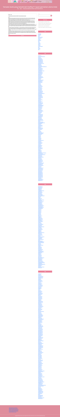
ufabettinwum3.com (40, 172)
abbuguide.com (39, 300)
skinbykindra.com (40, 388)
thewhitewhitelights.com (40, 239)
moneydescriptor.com (40, 96)
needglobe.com (39, 150)
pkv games (12, 408)
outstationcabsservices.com (41, 376)
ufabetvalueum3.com (40, 332)
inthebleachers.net (40, 260)
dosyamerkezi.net (40, 203)
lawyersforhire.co (40, 94)
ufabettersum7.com (40, 170)
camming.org (39, 278)
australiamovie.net (40, 188)
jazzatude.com (39, 212)
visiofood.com (39, 361)
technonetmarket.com (40, 347)
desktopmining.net (40, 259)
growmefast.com (40, 118)
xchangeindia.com (40, 378)
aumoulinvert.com (40, 250)
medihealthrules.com (40, 371)
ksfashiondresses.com (40, 128)
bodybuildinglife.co (40, 123)
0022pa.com (39, 213)
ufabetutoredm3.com (40, 175)
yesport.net (39, 83)
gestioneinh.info (40, 356)
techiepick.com (39, 366)
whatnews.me (39, 354)
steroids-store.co (40, 234)
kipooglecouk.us (40, 248)
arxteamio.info (39, 138)
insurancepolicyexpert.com (41, 205)
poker (38, 47)
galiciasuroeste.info (40, 218)
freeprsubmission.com (40, 363)
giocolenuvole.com (40, 296)
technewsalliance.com (40, 346)
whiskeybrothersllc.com (40, 179)
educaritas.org (39, 287)
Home (22, 1)
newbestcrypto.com (40, 86)
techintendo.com (40, 304)
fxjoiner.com (39, 387)
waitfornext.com (40, 351)
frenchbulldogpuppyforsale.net (41, 262)
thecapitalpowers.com (40, 163)
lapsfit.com (39, 323)
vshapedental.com (40, 373)
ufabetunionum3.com (40, 331)
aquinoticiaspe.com (40, 92)
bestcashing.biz (40, 227)
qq (17, 411)
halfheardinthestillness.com (41, 241)
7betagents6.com (40, 318)
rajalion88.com (39, 279)
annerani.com (39, 211)
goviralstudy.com (40, 255)
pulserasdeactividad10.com (41, 257)
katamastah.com (40, 134)
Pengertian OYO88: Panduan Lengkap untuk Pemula (44, 23)
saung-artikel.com (40, 89)
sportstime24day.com (40, 103)
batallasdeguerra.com (40, 219)
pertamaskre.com (40, 65)
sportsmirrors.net (40, 108)
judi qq (39, 36)
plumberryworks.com (40, 153)
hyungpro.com (39, 101)
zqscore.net (39, 135)
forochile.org (39, 222)
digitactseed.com (40, 309)
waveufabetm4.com (40, 335)
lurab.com (39, 394)
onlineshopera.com (40, 291)
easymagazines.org (40, 145)
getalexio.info (39, 139)
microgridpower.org (40, 148)
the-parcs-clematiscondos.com (41, 56)
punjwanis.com (39, 55)
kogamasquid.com (40, 263)
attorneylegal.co (40, 112)
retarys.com (39, 79)
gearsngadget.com (40, 321)
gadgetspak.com (40, 320)
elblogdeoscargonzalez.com (41, 232)
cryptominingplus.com (40, 91)
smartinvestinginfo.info (40, 345)
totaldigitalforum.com (40, 383)
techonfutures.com (40, 369)
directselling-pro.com (40, 392)
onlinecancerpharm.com (40, 120)
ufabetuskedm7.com (40, 174)
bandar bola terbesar (40, 37)
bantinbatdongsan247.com (41, 63)
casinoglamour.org (40, 265)
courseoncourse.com (40, 62)
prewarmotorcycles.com (40, 201)
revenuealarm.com (40, 393)
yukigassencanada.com (40, 315)
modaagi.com (39, 216)
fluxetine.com (39, 244)
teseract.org (39, 359)
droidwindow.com (40, 362)
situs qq (16, 411)
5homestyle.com (40, 267)
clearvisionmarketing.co (40, 352)
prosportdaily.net (40, 357)
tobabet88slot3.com (40, 164)
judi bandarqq (39, 34)
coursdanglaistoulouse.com (41, 190)
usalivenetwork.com (40, 68)
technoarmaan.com (40, 384)
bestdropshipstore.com (40, 306)
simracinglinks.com (40, 202)
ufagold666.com (40, 364)
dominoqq (10, 408)
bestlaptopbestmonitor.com (41, 236)
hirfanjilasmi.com (40, 146)
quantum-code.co (40, 353)
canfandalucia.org (40, 374)
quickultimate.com (40, 155)
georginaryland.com (40, 237)
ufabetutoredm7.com (40, 176)
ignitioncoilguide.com (40, 395)
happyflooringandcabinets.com (41, 122)
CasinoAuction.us (40, 247)
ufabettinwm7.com (40, 171)
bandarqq (14, 410)
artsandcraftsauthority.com (41, 397)
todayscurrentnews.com (40, 165)
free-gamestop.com (40, 73)
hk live (39, 41)
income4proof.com (40, 286)
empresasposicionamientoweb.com (42, 385)
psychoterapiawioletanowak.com (41, 154)
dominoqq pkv (13, 411)
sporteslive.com (40, 104)
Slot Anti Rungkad (34, 1)
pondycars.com (39, 368)
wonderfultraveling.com (40, 224)
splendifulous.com (40, 328)
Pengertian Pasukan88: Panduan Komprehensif (44, 24)
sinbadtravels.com (40, 74)
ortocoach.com (39, 151)
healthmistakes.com (40, 127)
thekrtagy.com (39, 377)
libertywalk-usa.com (40, 187)
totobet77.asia (39, 166)
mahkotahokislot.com (40, 119)
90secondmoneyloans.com (41, 311)
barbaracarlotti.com (40, 258)
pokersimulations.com (40, 325)
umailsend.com (39, 78)
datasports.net (39, 109)
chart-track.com (40, 223)
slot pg (39, 42)
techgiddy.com (39, 67)
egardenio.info (39, 137)
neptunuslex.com (40, 191)
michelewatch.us (40, 193)
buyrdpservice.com (40, 82)
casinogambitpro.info (40, 60)
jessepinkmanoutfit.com (40, 77)
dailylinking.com (39, 294)
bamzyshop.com (40, 367)
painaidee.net (39, 98)
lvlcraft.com (39, 310)
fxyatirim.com (39, 299)
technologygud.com (40, 125)
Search (51, 15)
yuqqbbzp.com (39, 317)
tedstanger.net (39, 348)
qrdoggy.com (39, 124)
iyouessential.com (40, 297)
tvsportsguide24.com (40, 115)
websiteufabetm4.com (40, 337)
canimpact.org (39, 254)
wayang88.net (39, 336)
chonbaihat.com (40, 231)
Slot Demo (29, 1)
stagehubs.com (39, 273)
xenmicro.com (39, 290)
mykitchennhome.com (40, 249)
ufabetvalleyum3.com (40, 177)
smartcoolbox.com (40, 159)
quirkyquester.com (40, 156)
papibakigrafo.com (40, 252)
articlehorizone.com (40, 316)
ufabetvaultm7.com (40, 333)
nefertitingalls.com (40, 284)
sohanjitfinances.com (40, 160)
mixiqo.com (39, 149)
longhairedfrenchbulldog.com (41, 93)
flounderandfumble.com (40, 343)
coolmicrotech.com (40, 379)
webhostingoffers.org (40, 302)
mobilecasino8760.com (40, 245)
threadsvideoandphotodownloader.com (42, 66)
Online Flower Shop (42, 415)
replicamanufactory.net (40, 326)
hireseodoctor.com (40, 322)
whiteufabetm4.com (40, 338)
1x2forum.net (39, 274)
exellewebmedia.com (40, 72)
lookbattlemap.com (40, 81)
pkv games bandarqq (40, 46)
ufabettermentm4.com (40, 169)
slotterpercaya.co (40, 158)
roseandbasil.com (40, 238)
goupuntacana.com (40, 280)
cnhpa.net (39, 130)
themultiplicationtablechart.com (41, 264)
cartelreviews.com (40, 307)
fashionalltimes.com (40, 382)
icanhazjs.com (39, 253)
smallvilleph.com (40, 217)
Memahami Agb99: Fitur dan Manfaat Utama (43, 21)
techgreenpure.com (40, 305)
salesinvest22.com (40, 358)
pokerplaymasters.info (40, 61)
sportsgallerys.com (40, 107)
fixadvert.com (39, 196)
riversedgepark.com (40, 281)
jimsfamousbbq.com (40, 186)
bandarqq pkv (39, 40)
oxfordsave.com (40, 87)
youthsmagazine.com (40, 97)
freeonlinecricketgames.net (41, 226)
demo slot (39, 44)
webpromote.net (40, 233)
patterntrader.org (40, 129)
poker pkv (39, 35)
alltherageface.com (40, 389)
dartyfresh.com (39, 292)
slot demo (39, 39)
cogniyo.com (39, 144)
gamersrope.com (40, 71)
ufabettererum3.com (40, 168)
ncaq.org (39, 289)
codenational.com (40, 390)
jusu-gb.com (39, 57)
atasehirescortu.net (40, 110)
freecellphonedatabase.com (41, 70)
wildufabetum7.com (40, 180)
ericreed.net (39, 243)
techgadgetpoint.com (40, 114)
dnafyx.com (39, 295)
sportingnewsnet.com (40, 102)
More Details (22, 35)
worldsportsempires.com (41, 132)
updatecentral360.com (40, 133)
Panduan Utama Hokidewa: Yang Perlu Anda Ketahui (44, 27)
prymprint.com (39, 141)
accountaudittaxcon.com (41, 140)
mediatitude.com (40, 200)
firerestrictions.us (40, 228)
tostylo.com (39, 84)
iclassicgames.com (40, 88)
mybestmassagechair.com (41, 242)
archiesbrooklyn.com (40, 229)
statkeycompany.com (40, 206)
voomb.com (39, 113)
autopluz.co (39, 197)
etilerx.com (39, 341)
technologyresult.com (40, 301)
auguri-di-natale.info (40, 192)
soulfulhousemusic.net (40, 161)
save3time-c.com (40, 198)
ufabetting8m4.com (40, 330)
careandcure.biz (40, 143)
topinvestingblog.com (40, 208)
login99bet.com (40, 275)
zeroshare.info (39, 214)
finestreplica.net (40, 342)
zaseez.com (39, 282)
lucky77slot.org (39, 117)
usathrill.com (39, 372)
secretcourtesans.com (40, 276)
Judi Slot (25, 1)
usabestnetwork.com (40, 76)
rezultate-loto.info (40, 327)
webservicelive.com (40, 398)
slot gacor (40, 1)
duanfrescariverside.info (40, 340)
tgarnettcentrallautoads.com (41, 195)
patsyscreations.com (40, 285)
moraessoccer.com (40, 221)
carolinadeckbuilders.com (41, 207)
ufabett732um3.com (40, 349)
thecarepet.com (40, 58)
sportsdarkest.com (40, 99)
